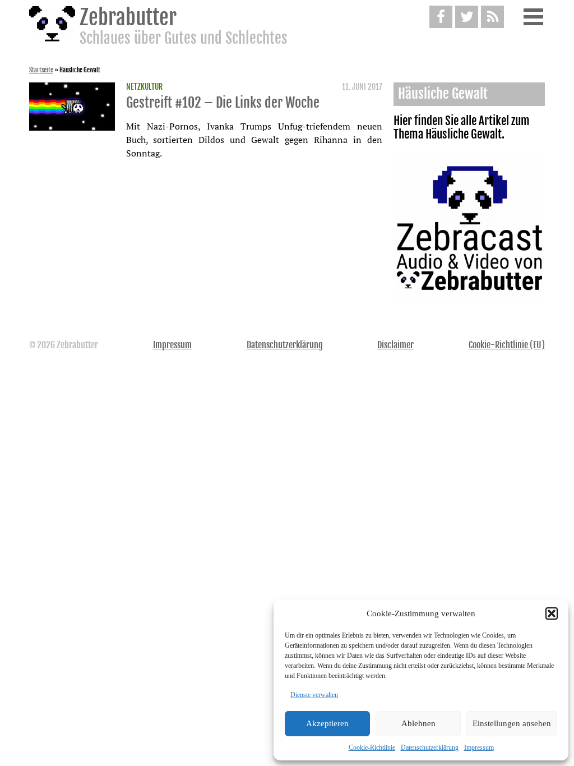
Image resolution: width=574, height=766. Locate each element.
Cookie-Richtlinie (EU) (507, 345)
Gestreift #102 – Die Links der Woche (223, 102)
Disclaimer (395, 345)
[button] (551, 613)
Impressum (479, 747)
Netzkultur (144, 86)
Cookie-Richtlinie (372, 747)
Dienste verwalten (314, 695)
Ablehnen (418, 723)
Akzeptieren (327, 723)
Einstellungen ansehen (512, 723)
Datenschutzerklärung (430, 747)
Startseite (41, 70)
